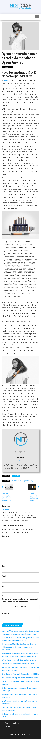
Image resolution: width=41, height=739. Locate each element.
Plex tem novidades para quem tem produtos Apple (34, 497)
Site (3, 586)
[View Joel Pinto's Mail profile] (25, 452)
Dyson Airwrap (28, 481)
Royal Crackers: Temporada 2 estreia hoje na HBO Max (20, 674)
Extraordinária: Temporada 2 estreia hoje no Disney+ (20, 660)
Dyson (5, 80)
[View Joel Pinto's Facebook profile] (16, 452)
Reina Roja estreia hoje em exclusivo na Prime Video (20, 678)
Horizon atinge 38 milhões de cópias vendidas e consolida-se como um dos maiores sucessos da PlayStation (20, 647)
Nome (4, 566)
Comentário (7, 536)
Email (4, 576)
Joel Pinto (5, 509)
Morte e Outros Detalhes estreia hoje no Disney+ (19, 664)
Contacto (8, 726)
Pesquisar (5, 614)
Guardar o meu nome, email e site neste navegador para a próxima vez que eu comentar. (20, 600)
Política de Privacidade (12, 723)
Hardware (16, 475)
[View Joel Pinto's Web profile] (20, 452)
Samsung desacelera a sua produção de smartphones (6, 497)
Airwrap (13, 481)
